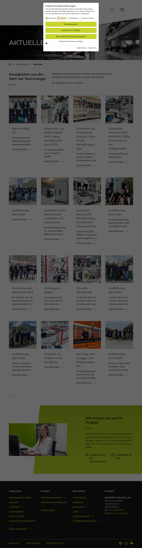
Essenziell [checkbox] (52, 18)
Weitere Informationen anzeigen (71, 41)
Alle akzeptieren (71, 24)
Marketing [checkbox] (74, 18)
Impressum (92, 48)
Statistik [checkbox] (63, 18)
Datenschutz (81, 48)
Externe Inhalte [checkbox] (88, 18)
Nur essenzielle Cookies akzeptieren (71, 36)
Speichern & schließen (71, 30)
